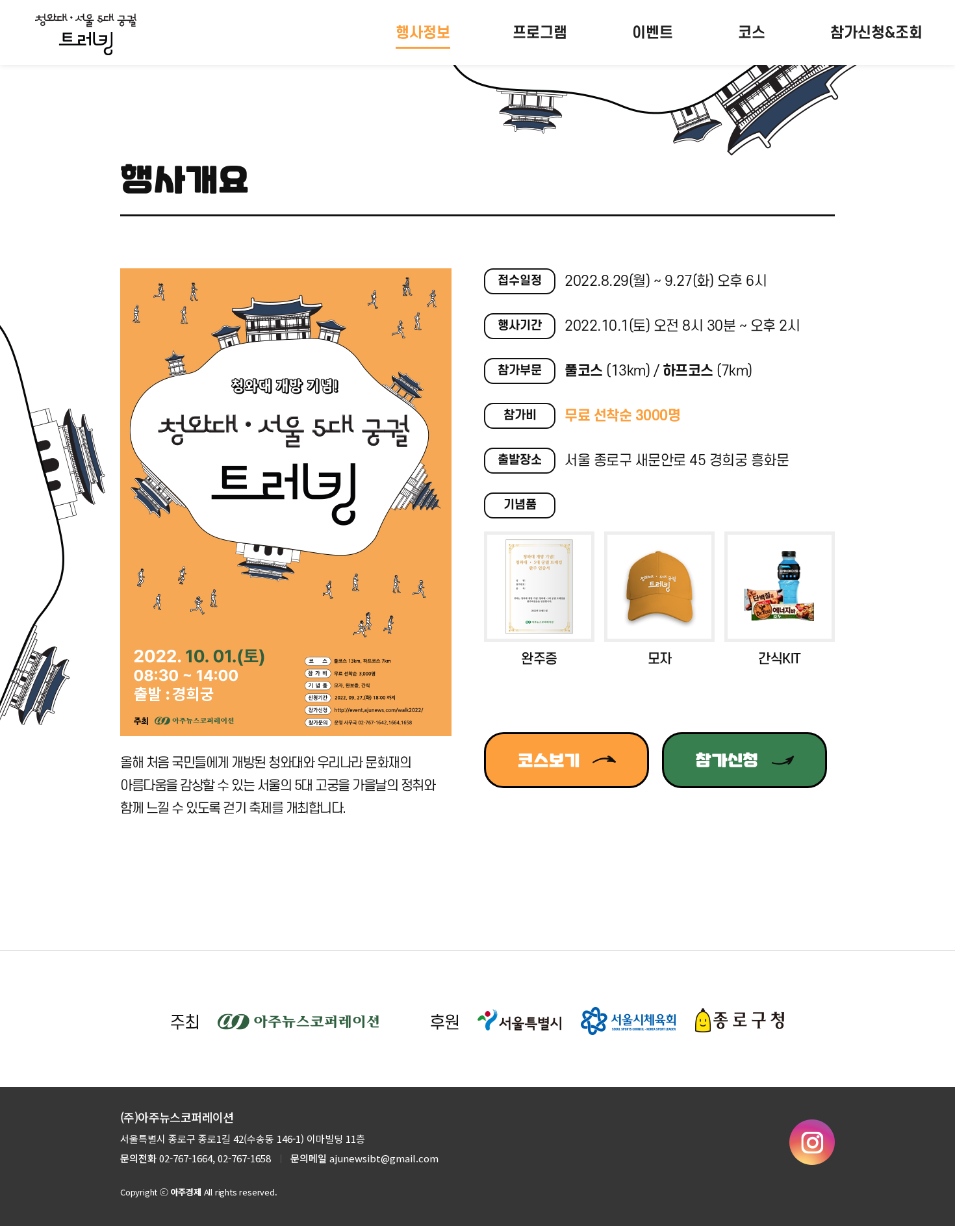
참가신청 (726, 760)
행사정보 (423, 33)
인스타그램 (812, 1142)
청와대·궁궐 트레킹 (85, 34)
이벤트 (652, 33)
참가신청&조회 (876, 33)
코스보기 (548, 760)
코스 (751, 33)
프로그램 (540, 33)
